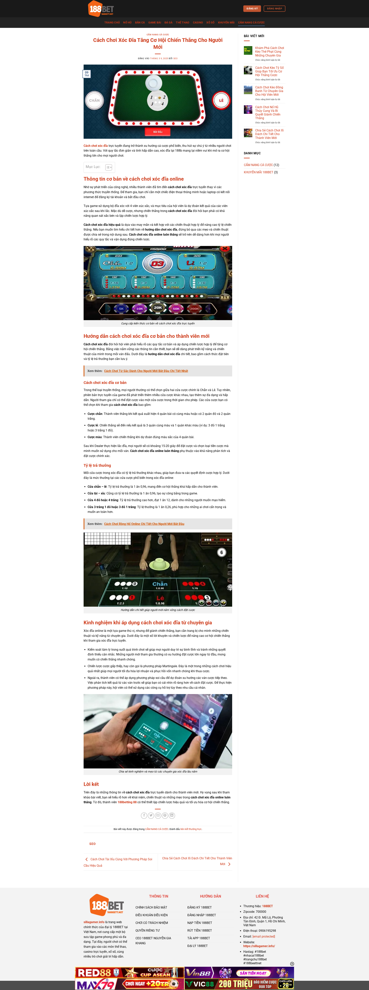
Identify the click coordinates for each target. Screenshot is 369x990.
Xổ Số (210, 22)
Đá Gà (168, 22)
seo (175, 58)
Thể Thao (182, 22)
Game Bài (154, 22)
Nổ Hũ (127, 22)
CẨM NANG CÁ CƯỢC (251, 22)
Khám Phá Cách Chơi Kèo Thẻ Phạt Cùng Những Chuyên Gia (269, 51)
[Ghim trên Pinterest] (165, 815)
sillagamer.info (94, 922)
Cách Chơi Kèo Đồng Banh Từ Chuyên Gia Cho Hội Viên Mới (269, 91)
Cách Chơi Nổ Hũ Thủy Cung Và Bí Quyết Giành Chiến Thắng (267, 112)
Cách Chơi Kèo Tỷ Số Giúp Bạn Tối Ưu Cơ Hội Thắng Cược (269, 71)
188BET (267, 906)
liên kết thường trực (191, 829)
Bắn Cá (140, 22)
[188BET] (103, 8)
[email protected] (264, 936)
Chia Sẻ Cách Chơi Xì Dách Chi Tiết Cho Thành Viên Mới (269, 134)
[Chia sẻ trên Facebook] (144, 815)
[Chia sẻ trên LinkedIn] (172, 815)
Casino (198, 22)
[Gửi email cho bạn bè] (158, 815)
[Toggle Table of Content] (106, 167)
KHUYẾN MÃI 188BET (258, 172)
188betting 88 (127, 802)
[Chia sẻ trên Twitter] (151, 815)
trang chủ (112, 22)
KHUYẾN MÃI (226, 22)
